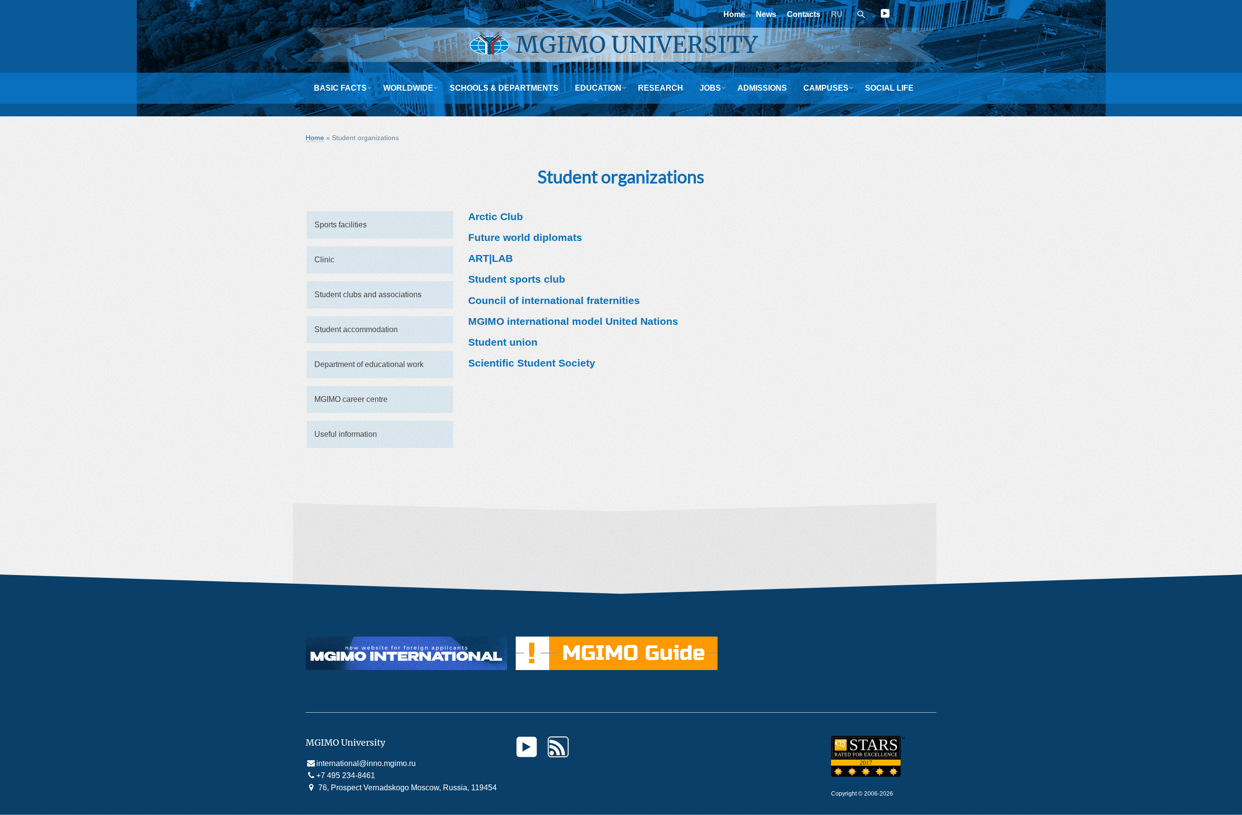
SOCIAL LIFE (889, 88)
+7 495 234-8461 (345, 775)
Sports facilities (340, 225)
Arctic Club (495, 216)
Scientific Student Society (531, 362)
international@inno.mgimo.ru (366, 763)
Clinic (324, 260)
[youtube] (885, 15)
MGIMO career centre (351, 399)
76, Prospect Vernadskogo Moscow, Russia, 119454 (406, 787)
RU (837, 14)
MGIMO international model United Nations (573, 321)
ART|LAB (490, 258)
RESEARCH (660, 88)
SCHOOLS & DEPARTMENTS (504, 88)
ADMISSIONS (762, 88)
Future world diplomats (525, 237)
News (766, 14)
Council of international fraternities (554, 300)
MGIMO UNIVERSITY (637, 44)
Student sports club (516, 279)
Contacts (803, 14)
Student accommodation (356, 329)
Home (734, 14)
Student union (503, 342)
